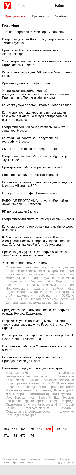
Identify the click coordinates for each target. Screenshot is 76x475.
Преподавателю (15, 16)
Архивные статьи (22, 462)
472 (14, 435)
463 (6, 429)
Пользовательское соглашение (21, 459)
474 (31, 435)
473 (23, 435)
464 (14, 429)
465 (23, 429)
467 (39, 429)
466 (31, 429)
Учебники (61, 16)
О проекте (49, 459)
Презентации (40, 16)
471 (6, 435)
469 (57, 429)
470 (65, 429)
